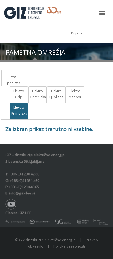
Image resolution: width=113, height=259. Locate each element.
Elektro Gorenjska (37, 94)
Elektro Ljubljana (56, 94)
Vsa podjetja (13, 80)
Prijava (77, 33)
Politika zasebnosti (69, 246)
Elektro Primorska (18, 110)
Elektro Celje (18, 94)
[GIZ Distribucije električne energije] (32, 12)
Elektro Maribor (75, 94)
